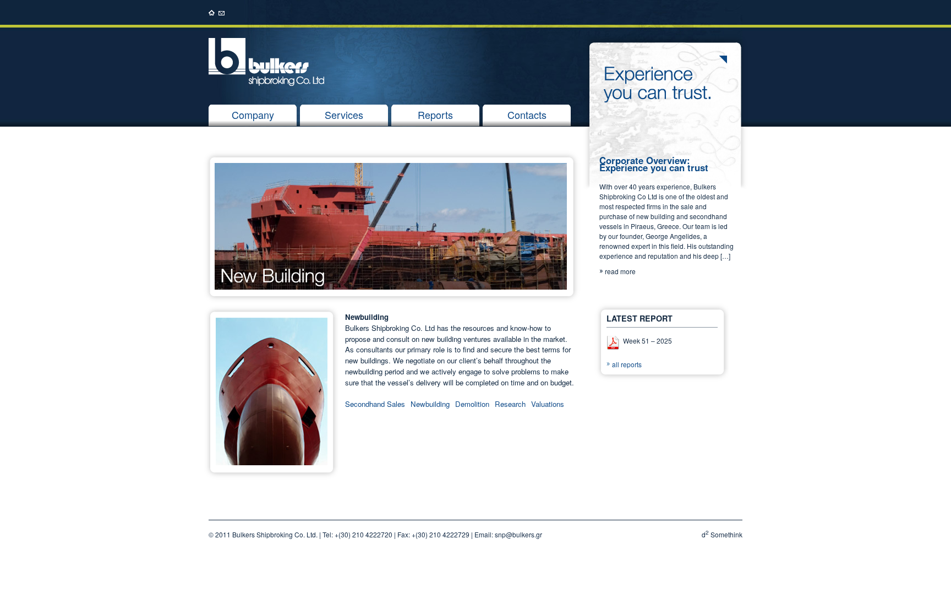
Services (344, 114)
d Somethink (722, 534)
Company (253, 114)
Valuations (547, 404)
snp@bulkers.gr (518, 534)
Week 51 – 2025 (647, 340)
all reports (627, 364)
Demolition (472, 404)
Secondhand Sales (375, 404)
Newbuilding (430, 404)
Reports (435, 114)
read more (620, 271)
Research (510, 404)
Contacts (526, 114)
